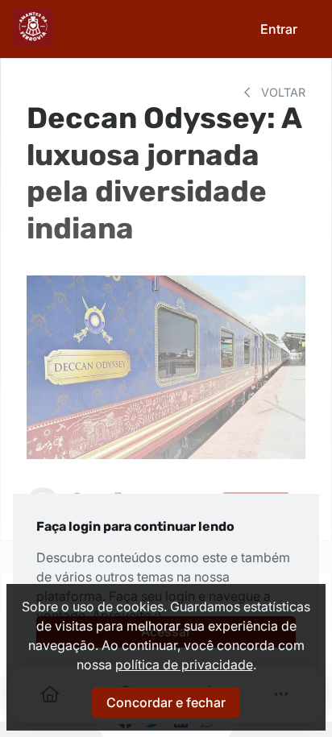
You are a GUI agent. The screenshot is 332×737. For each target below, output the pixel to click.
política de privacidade (184, 664)
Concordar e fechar (166, 702)
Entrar (278, 29)
